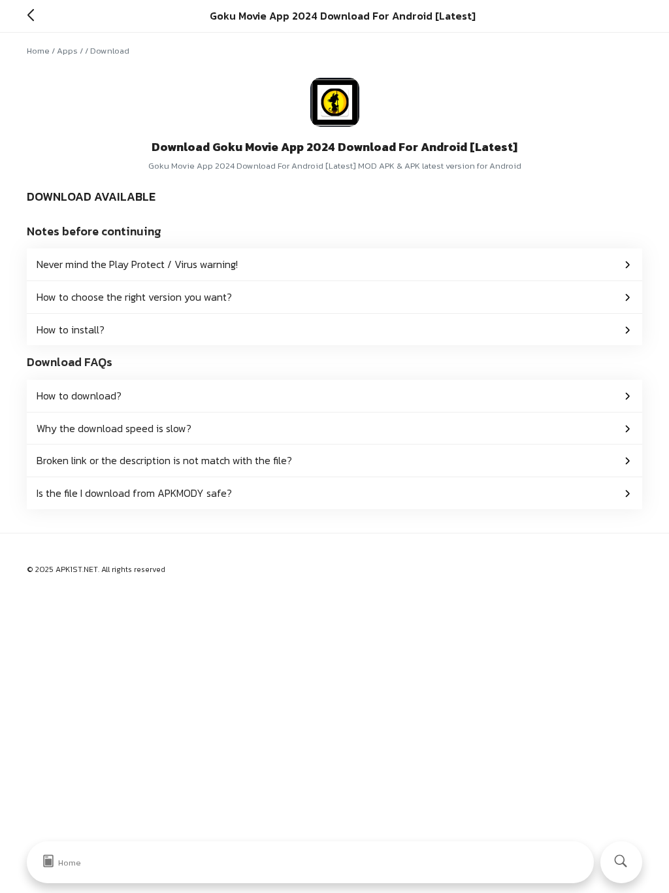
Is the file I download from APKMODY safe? (134, 493)
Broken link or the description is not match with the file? (164, 460)
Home (38, 50)
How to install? (71, 329)
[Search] (621, 862)
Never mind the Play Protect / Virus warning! (137, 264)
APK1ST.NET (77, 569)
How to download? (79, 395)
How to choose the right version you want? (134, 297)
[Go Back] (34, 16)
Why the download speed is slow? (114, 428)
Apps (67, 50)
